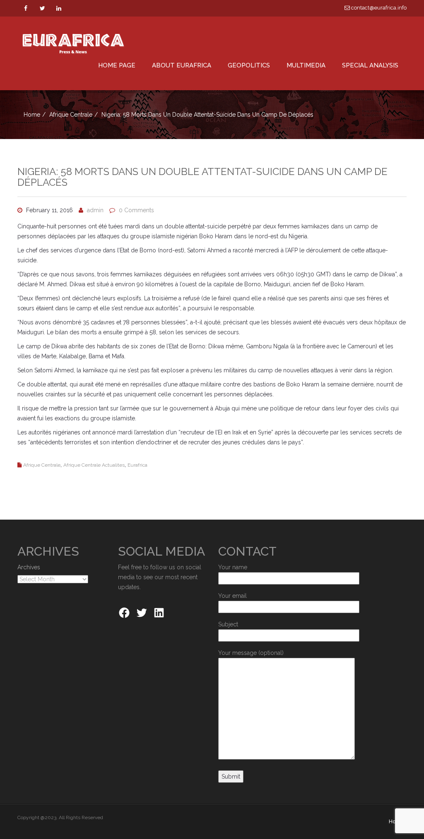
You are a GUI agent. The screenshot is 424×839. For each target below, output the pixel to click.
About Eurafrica (181, 65)
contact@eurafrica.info (378, 8)
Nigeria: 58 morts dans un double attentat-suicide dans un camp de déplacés (202, 176)
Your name (232, 567)
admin (95, 210)
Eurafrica (137, 465)
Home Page (116, 65)
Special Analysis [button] (370, 65)
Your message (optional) (251, 653)
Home (32, 114)
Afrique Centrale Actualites (94, 465)
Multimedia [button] (306, 65)
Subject (228, 624)
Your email (232, 595)
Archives (28, 567)
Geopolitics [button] (249, 65)
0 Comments (136, 210)
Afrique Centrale (70, 114)
